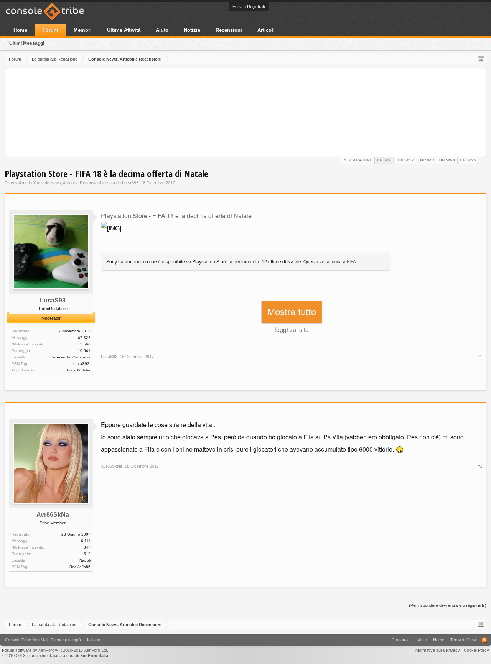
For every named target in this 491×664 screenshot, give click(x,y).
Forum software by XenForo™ (55, 650)
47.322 (84, 337)
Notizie (192, 30)
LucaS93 (130, 183)
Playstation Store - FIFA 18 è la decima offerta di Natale (176, 215)
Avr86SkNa (52, 514)
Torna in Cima (463, 640)
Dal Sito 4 (447, 160)
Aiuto (162, 30)
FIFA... (353, 261)
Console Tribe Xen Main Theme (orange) (43, 640)
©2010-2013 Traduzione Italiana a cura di (55, 655)
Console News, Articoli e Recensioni (67, 183)
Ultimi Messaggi (26, 43)
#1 (480, 356)
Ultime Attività (123, 30)
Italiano (93, 640)
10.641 (84, 350)
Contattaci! (402, 640)
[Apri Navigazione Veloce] (481, 59)
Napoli (85, 560)
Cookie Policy (476, 650)
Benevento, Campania (71, 357)
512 (87, 554)
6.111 (86, 541)
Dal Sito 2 (406, 160)
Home (20, 30)
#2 (480, 466)
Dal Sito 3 (426, 160)
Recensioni (229, 30)
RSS (484, 640)
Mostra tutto (291, 312)
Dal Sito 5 (468, 160)
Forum (50, 30)
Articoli (266, 30)
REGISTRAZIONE (357, 160)
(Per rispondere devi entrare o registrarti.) (447, 605)
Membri (83, 30)
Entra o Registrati (248, 6)
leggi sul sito (292, 329)
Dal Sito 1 (385, 160)
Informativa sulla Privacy (437, 650)
